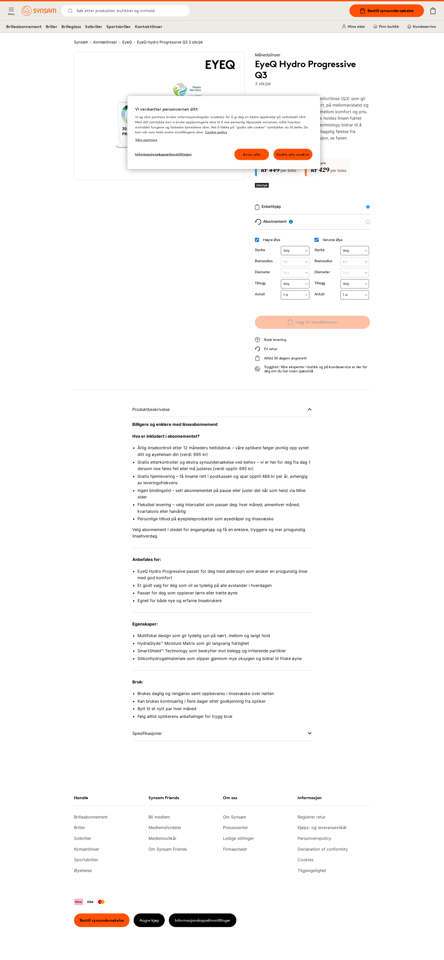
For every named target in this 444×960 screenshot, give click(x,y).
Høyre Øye (271, 240)
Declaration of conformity (323, 849)
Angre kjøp (149, 920)
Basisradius (264, 261)
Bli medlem (159, 817)
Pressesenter (235, 827)
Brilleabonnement (24, 26)
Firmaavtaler (235, 849)
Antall (260, 294)
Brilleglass (71, 26)
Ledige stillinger (238, 838)
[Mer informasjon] (291, 221)
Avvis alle (252, 154)
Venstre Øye (333, 240)
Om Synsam (234, 817)
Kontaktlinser (148, 26)
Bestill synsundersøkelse (390, 10)
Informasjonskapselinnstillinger (202, 920)
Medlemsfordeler (165, 827)
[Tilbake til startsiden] (39, 11)
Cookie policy (216, 132)
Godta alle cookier (293, 154)
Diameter (262, 272)
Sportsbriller (118, 26)
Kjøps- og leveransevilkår (322, 827)
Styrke (260, 250)
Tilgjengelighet (312, 870)
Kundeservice (424, 26)
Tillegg (260, 283)
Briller (51, 26)
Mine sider (356, 26)
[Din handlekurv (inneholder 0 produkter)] (433, 11)
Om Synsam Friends (168, 849)
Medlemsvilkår (163, 838)
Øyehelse (83, 870)
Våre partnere (146, 140)
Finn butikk (389, 26)
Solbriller (93, 26)
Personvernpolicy (314, 838)
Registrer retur (312, 817)
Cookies (305, 859)
